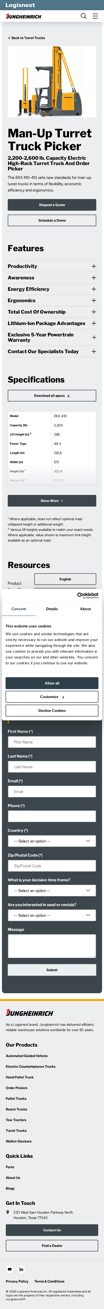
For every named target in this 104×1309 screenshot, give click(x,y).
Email (13, 781)
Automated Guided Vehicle (27, 1056)
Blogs (10, 1188)
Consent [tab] (18, 609)
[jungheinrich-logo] (24, 16)
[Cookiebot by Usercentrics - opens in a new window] (77, 595)
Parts (10, 1167)
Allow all (52, 683)
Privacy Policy (17, 1281)
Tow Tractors (16, 1120)
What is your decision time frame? (39, 880)
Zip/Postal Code (22, 855)
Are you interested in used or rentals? (42, 904)
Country (15, 830)
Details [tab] (52, 609)
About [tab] (85, 609)
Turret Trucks (16, 1130)
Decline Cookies (52, 711)
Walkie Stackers (18, 1141)
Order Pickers (16, 1088)
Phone (14, 805)
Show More (50, 501)
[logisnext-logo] (30, 1012)
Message (16, 929)
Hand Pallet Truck (20, 1077)
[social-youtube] (10, 1269)
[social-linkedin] (21, 1269)
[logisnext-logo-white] (20, 5)
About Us (13, 1178)
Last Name (18, 756)
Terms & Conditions (49, 1281)
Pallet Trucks (16, 1098)
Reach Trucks (16, 1109)
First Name (18, 731)
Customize (49, 697)
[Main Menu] (95, 16)
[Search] (84, 16)
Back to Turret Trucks (28, 38)
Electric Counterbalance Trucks (30, 1066)
